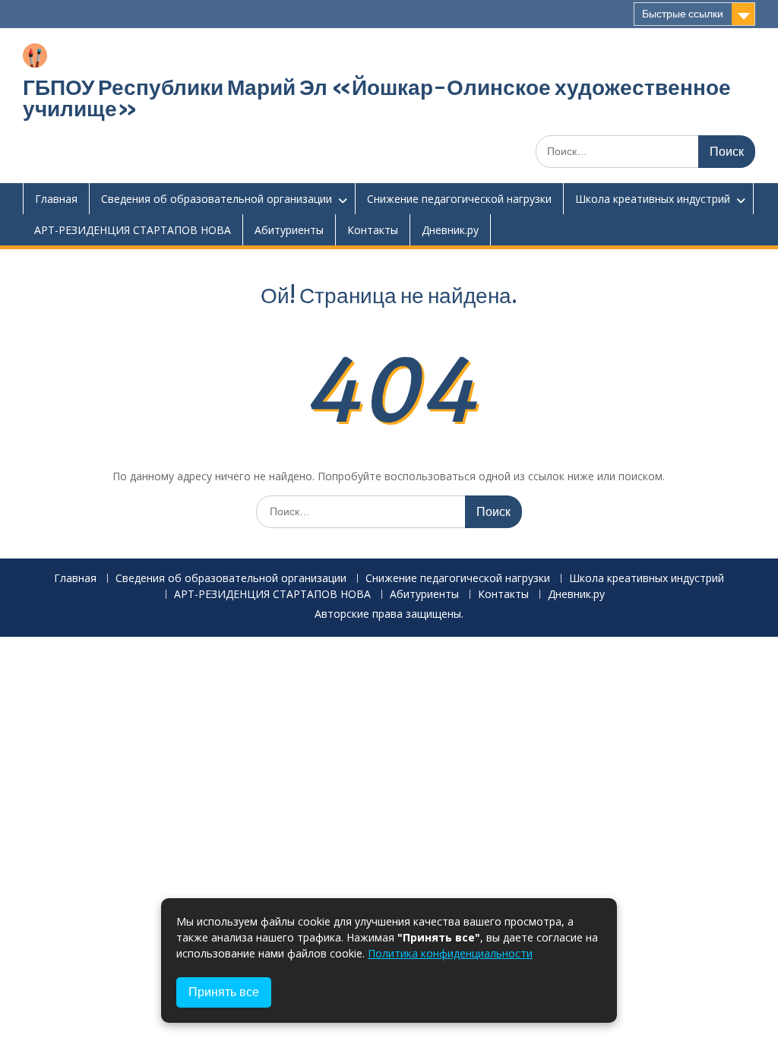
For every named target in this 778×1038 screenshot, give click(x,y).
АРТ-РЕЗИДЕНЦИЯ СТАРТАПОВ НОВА (132, 230)
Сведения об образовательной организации (216, 198)
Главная (56, 198)
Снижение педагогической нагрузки (459, 198)
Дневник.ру (450, 230)
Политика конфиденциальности (450, 953)
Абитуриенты (289, 230)
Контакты (372, 230)
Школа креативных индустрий (652, 198)
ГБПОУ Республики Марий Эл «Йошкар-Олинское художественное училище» (377, 98)
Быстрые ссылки (682, 14)
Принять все (223, 992)
